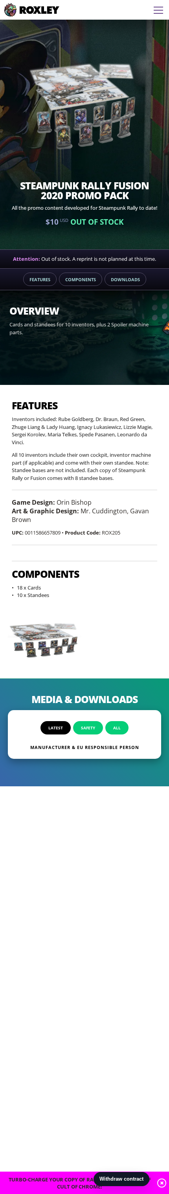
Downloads (125, 279)
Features (39, 279)
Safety (88, 728)
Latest (55, 728)
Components (80, 279)
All (117, 728)
